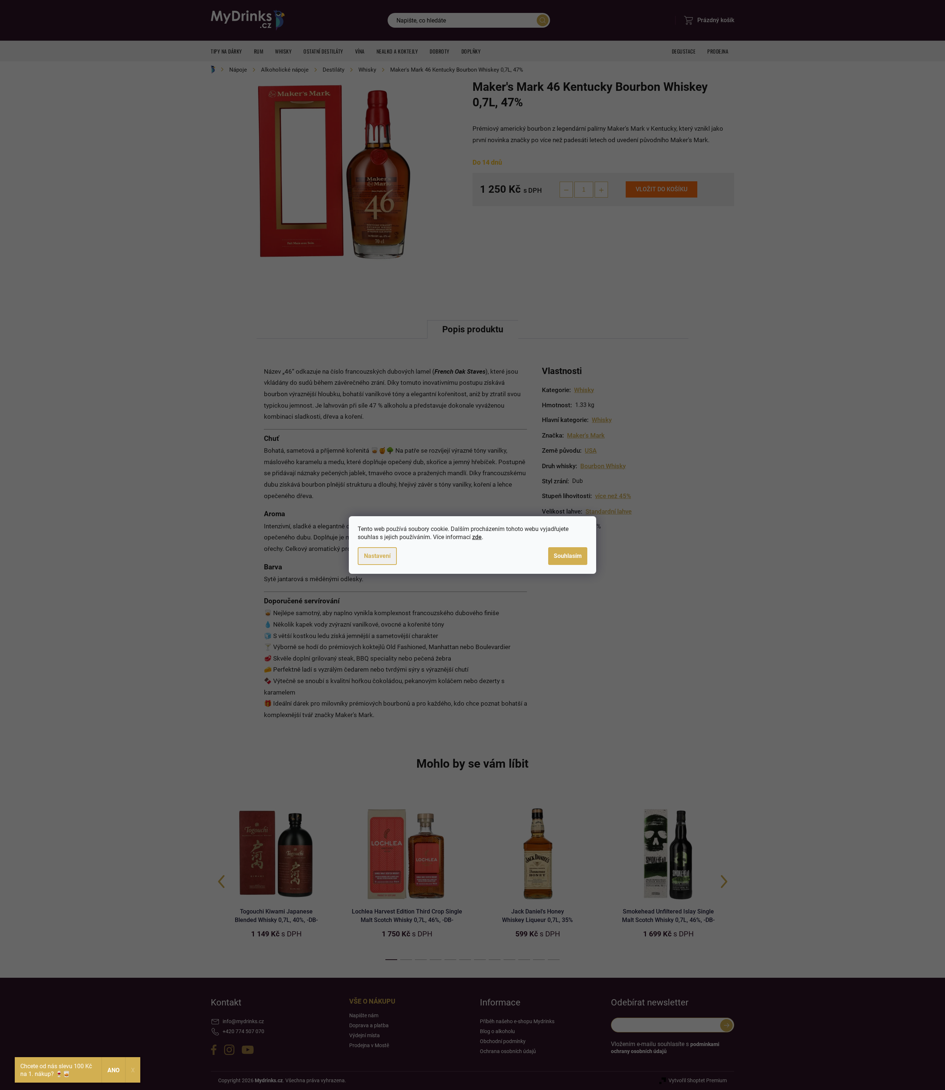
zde (477, 537)
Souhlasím (568, 555)
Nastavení (377, 555)
